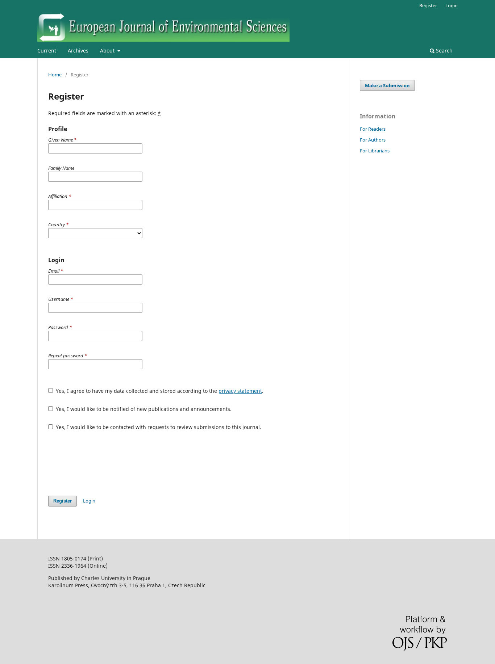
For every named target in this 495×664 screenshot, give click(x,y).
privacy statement (240, 390)
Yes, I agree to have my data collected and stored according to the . (158, 390)
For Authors (373, 139)
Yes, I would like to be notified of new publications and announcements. (143, 408)
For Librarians (375, 150)
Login (451, 5)
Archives (78, 50)
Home (55, 74)
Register (428, 5)
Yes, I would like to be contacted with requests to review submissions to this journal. (157, 427)
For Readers (373, 129)
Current (46, 50)
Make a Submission (387, 85)
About (108, 50)
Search (443, 50)
